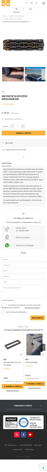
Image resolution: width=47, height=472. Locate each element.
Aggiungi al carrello (23, 133)
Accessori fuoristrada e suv (16, 16)
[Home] (6, 3)
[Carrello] (31, 3)
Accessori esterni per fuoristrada (12, 19)
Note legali (38, 445)
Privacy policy (17, 449)
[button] (43, 74)
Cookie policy (29, 449)
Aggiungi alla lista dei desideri (15, 150)
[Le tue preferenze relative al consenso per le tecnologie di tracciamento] (43, 468)
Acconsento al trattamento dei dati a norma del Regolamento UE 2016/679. (21, 306)
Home (4, 16)
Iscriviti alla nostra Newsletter (16, 312)
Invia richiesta (37, 318)
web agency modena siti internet (24, 456)
